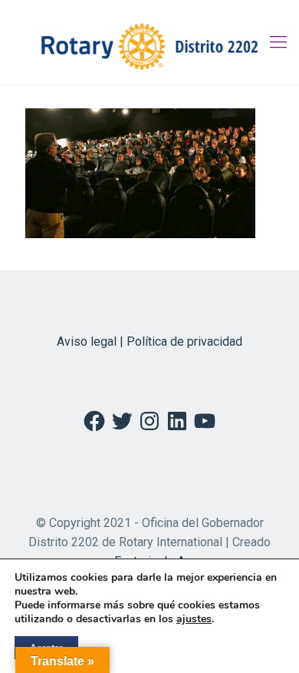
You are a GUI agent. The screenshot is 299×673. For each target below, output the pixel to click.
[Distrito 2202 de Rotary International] (149, 42)
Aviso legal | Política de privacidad (149, 341)
